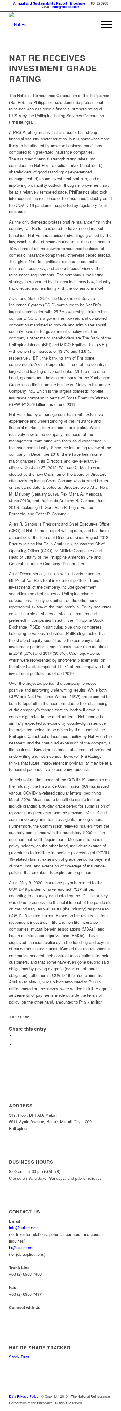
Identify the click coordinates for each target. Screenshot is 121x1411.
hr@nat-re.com (22, 1248)
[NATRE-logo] (50, 24)
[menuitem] (103, 24)
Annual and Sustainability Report (40, 3)
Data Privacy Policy (23, 1396)
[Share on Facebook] (16, 1035)
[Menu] (103, 24)
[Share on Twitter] (16, 1044)
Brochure (77, 3)
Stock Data (19, 1357)
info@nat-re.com (65, 6)
